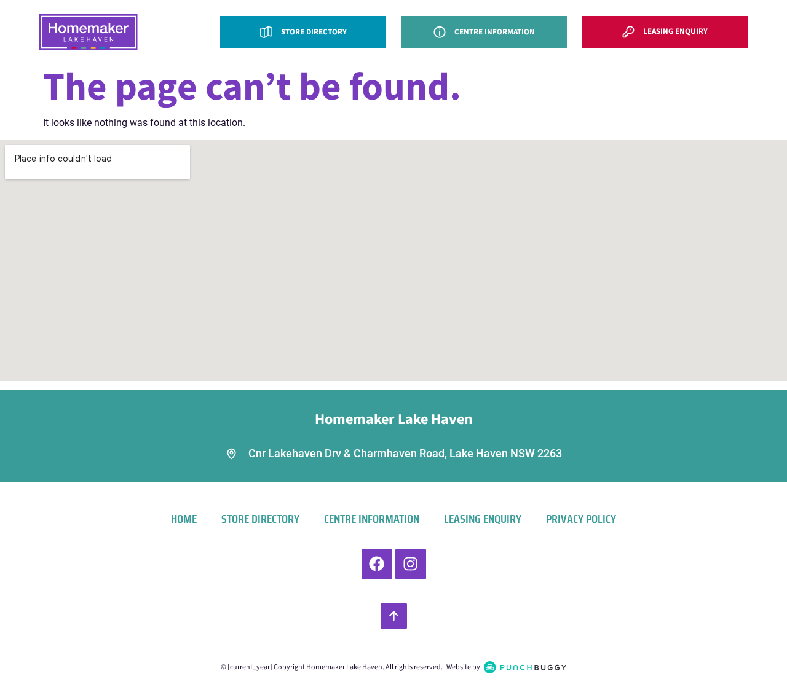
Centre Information (371, 518)
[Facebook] (377, 564)
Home (184, 518)
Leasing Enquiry (482, 518)
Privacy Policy (581, 518)
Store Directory (260, 518)
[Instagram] (410, 564)
